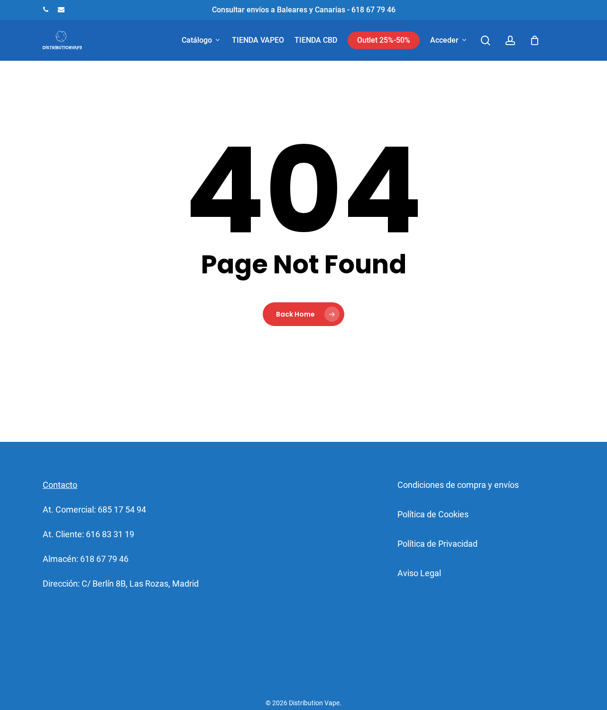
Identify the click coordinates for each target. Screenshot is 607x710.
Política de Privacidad (437, 544)
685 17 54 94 (122, 509)
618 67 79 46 (104, 559)
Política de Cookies (433, 514)
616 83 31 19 (110, 534)
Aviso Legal (419, 573)
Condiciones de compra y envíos (458, 485)
